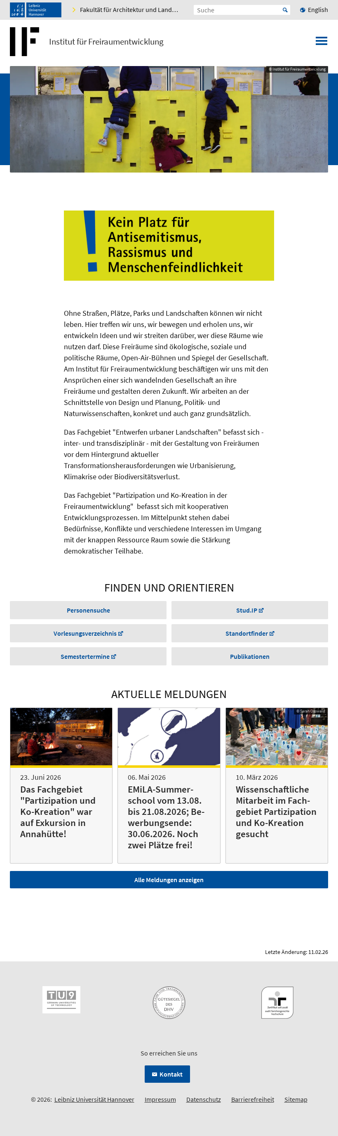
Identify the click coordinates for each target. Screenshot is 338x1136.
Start (285, 10)
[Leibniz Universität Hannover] (35, 9)
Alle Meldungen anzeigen (169, 880)
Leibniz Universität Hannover (94, 1099)
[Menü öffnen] (321, 43)
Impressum (160, 1099)
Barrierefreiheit (252, 1099)
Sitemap (295, 1099)
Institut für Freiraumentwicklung (106, 42)
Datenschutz (203, 1099)
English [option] (318, 9)
